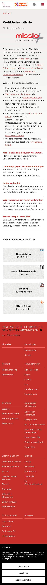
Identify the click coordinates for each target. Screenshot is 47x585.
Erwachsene (30, 471)
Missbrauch (7, 423)
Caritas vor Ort (9, 531)
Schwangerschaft (10, 419)
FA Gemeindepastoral (33, 482)
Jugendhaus (30, 394)
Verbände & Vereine (11, 462)
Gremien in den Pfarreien (9, 478)
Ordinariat (7, 489)
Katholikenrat (8, 507)
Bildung (28, 456)
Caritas (27, 380)
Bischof (5, 471)
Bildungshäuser (9, 502)
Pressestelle (7, 375)
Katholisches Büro (10, 466)
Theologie (29, 476)
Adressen (29, 515)
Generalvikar (30, 350)
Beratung (6, 403)
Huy (26, 384)
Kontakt (6, 364)
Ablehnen (23, 573)
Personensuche (9, 370)
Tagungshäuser (32, 364)
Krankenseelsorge (10, 414)
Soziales (6, 409)
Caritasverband (9, 515)
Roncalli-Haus (31, 370)
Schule (27, 355)
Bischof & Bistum (10, 456)
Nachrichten (8, 521)
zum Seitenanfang (11, 335)
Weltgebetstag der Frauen (18, 94)
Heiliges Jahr (30, 420)
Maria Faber (23, 59)
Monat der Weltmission (31, 68)
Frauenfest (29, 447)
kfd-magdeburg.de (32, 97)
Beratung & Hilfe (32, 437)
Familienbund (31, 389)
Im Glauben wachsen (34, 424)
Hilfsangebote (9, 536)
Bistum (5, 484)
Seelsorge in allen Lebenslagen (32, 431)
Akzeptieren (23, 566)
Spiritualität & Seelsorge (30, 404)
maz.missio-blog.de (14, 135)
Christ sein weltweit (34, 442)
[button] (7, 13)
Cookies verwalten (23, 579)
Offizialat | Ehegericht (7, 495)
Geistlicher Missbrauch (30, 413)
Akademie (29, 466)
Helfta (27, 375)
